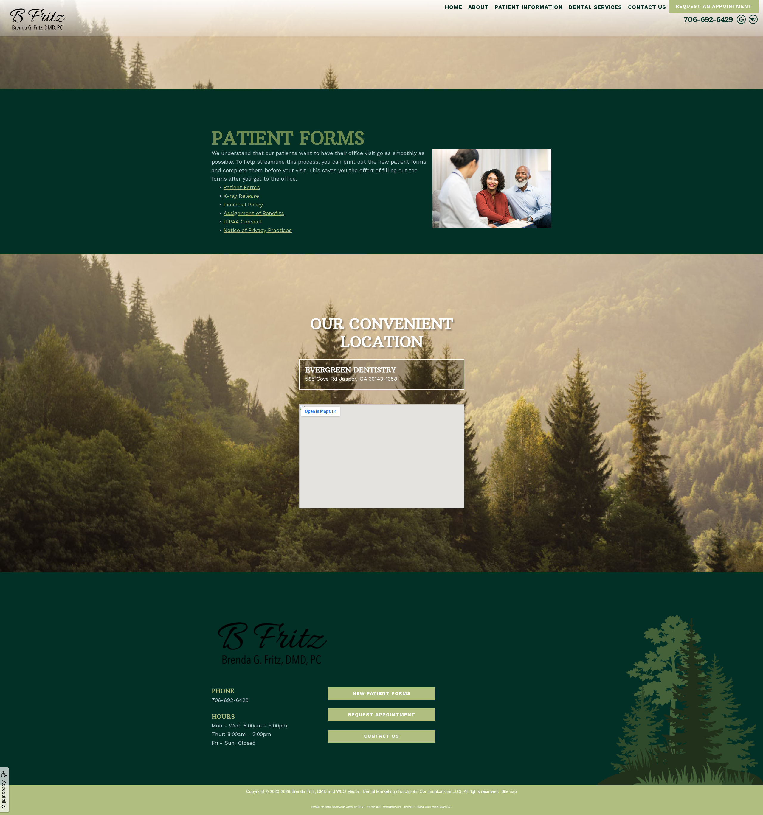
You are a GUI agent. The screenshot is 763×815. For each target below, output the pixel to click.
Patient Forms (242, 187)
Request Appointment (381, 714)
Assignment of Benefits (254, 213)
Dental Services (595, 7)
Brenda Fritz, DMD (309, 791)
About (478, 7)
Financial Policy (243, 204)
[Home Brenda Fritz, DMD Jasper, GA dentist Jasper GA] (37, 17)
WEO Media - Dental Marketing (365, 791)
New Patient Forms (382, 693)
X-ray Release (241, 196)
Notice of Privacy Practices (258, 230)
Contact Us (647, 7)
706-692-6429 (708, 19)
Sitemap (509, 791)
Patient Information (529, 7)
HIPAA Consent (243, 221)
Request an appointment (714, 6)
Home (453, 7)
